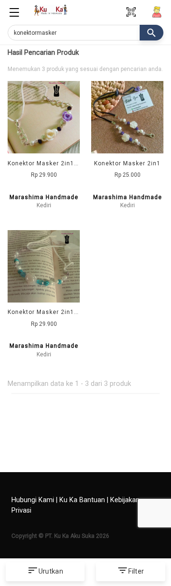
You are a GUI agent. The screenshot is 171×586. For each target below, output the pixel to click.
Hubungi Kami (32, 500)
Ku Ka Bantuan (82, 500)
